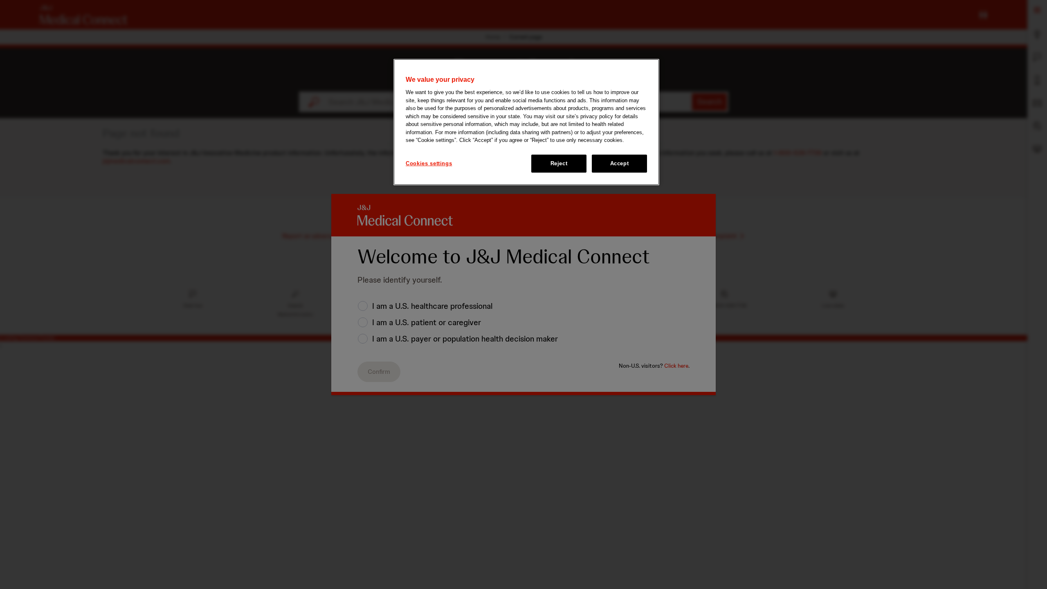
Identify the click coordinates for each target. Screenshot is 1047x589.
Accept (619, 163)
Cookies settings (429, 163)
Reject (559, 163)
